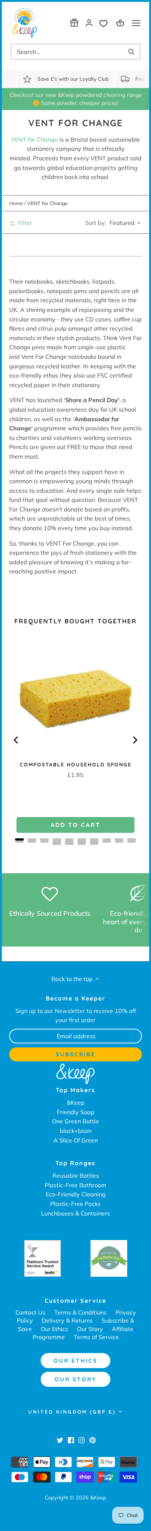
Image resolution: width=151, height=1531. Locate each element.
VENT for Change (34, 139)
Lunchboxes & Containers (75, 1213)
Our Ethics (54, 1329)
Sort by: (95, 223)
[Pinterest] (92, 1439)
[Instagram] (81, 1439)
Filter (24, 222)
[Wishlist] (105, 22)
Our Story (90, 1329)
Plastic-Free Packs (75, 1203)
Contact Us (30, 1312)
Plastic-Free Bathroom (75, 1185)
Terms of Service (96, 1337)
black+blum (76, 1130)
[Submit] (131, 51)
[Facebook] (71, 1439)
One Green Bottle (75, 1121)
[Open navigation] (136, 23)
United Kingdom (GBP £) (72, 1412)
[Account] (89, 22)
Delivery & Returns (67, 1320)
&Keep (76, 1102)
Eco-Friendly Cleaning (76, 1194)
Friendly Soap (76, 1112)
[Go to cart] (121, 22)
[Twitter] (60, 1439)
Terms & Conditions (80, 1312)
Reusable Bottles (75, 1175)
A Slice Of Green (76, 1140)
